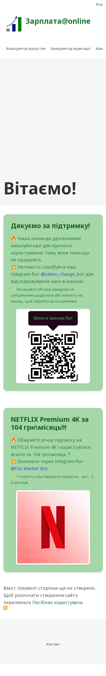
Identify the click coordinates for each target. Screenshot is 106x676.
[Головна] (13, 23)
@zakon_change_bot (62, 274)
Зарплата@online (58, 21)
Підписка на (5, 608)
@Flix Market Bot (29, 468)
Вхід (99, 4)
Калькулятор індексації (70, 48)
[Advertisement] (53, 119)
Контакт (53, 644)
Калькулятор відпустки (25, 48)
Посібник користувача (57, 602)
